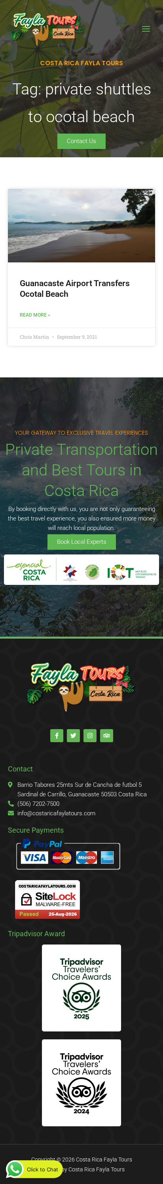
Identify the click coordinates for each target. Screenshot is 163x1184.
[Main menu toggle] (146, 29)
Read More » (35, 315)
